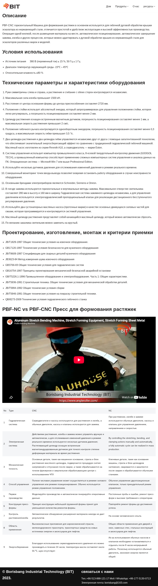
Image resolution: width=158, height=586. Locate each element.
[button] (127, 6)
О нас (136, 6)
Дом (108, 6)
